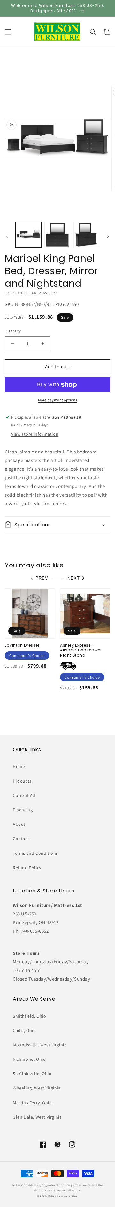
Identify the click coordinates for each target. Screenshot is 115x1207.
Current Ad (24, 795)
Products (22, 781)
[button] (8, 32)
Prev (41, 578)
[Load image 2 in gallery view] (57, 234)
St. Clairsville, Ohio (32, 1073)
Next (73, 578)
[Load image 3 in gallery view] (86, 234)
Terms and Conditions (35, 853)
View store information (34, 434)
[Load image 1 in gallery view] (28, 234)
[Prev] (7, 236)
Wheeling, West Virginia (37, 1088)
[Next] (108, 236)
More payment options (57, 400)
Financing (23, 810)
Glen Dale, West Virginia (37, 1117)
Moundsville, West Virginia (40, 1045)
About (19, 824)
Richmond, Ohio (29, 1059)
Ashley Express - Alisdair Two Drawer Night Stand (81, 650)
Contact (21, 838)
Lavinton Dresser (22, 645)
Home (19, 766)
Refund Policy (27, 867)
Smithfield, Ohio (29, 1016)
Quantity (13, 331)
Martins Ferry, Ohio (32, 1102)
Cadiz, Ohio (24, 1030)
